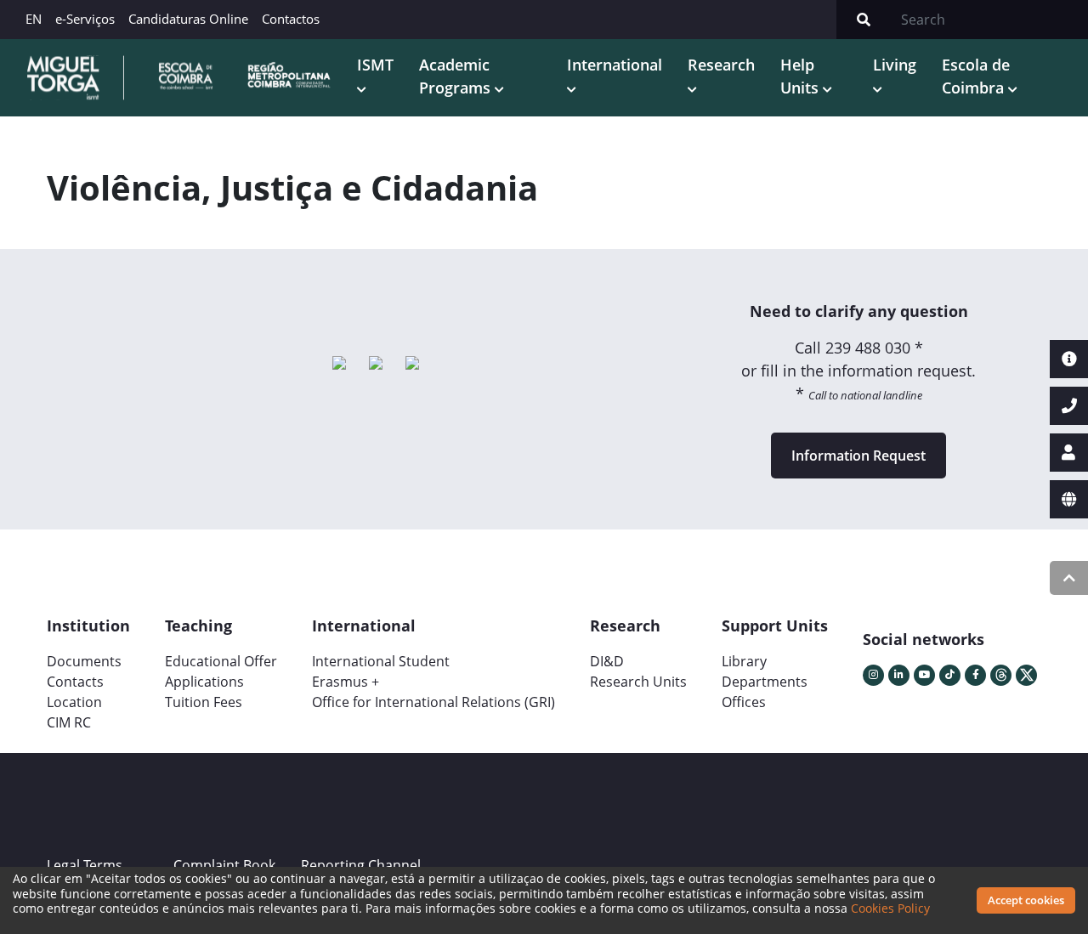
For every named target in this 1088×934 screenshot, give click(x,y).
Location (74, 702)
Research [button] (721, 64)
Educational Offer (221, 661)
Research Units (638, 681)
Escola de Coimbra (976, 76)
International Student (381, 661)
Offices (744, 702)
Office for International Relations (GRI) (433, 702)
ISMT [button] (375, 64)
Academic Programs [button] (457, 76)
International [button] (614, 64)
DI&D (607, 661)
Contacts (75, 681)
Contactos (291, 18)
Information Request (858, 455)
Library (744, 661)
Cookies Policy (890, 908)
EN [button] (34, 18)
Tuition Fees (203, 702)
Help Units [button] (801, 76)
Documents (84, 661)
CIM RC (69, 722)
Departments (765, 681)
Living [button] (894, 64)
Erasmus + (345, 681)
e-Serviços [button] (85, 18)
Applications (204, 681)
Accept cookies (1026, 900)
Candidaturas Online (188, 18)
